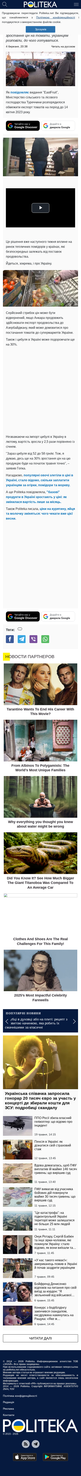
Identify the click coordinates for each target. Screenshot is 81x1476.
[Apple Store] (25, 1457)
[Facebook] (10, 639)
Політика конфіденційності (20, 1395)
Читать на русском (63, 46)
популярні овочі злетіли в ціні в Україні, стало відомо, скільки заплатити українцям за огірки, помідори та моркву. (39, 480)
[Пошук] (4, 4)
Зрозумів (40, 29)
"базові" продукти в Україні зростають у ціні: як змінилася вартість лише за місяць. (36, 497)
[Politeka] (40, 5)
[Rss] (26, 1444)
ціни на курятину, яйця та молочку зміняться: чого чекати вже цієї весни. (40, 513)
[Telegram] (22, 639)
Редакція (8, 1402)
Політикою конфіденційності (55, 17)
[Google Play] (55, 1457)
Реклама (8, 1408)
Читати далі (40, 1338)
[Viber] (33, 639)
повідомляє (19, 92)
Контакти (8, 1415)
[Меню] (76, 4)
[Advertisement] (40, 389)
